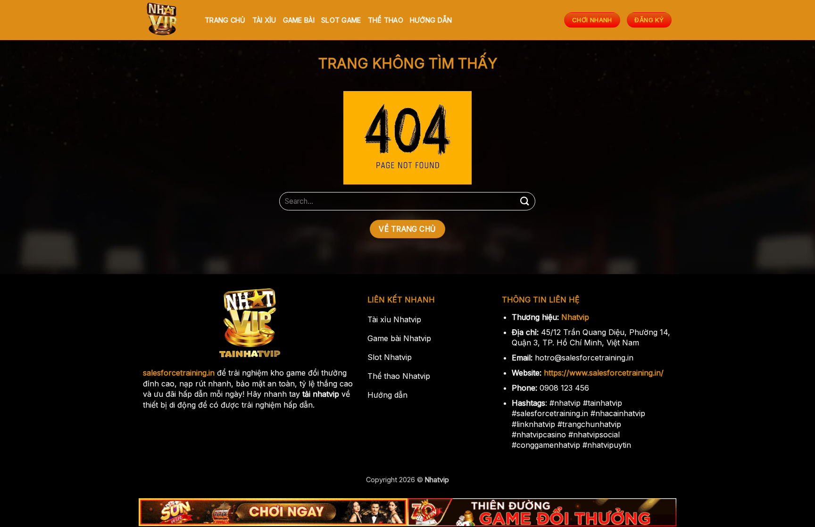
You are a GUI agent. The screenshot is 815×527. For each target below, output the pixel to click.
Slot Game (341, 20)
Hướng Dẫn (431, 20)
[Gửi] (524, 201)
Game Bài (299, 20)
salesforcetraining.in (179, 372)
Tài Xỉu (264, 20)
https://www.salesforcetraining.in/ (604, 372)
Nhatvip (575, 317)
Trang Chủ (225, 20)
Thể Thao (385, 20)
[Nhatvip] (167, 20)
